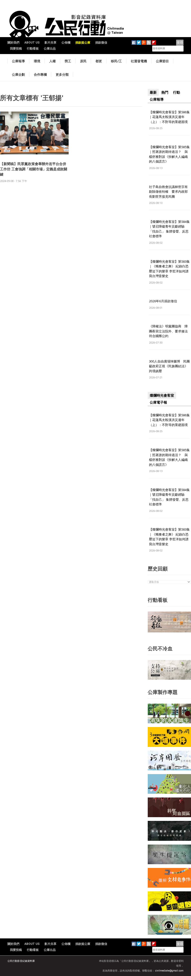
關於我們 (13, 42)
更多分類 (62, 74)
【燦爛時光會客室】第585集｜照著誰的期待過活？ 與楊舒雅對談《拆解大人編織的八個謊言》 (169, 154)
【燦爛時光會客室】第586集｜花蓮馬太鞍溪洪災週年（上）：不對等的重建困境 (169, 117)
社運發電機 (139, 61)
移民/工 (116, 61)
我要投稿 (16, 48)
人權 (52, 61)
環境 (37, 61)
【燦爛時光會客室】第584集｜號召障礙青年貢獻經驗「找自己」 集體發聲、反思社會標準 (169, 229)
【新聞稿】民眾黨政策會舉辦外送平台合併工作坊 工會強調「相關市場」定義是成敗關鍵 (33, 169)
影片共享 (50, 42)
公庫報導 (18, 61)
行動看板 (33, 48)
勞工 (68, 61)
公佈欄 (65, 42)
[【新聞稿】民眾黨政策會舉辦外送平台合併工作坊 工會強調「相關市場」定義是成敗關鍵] (34, 133)
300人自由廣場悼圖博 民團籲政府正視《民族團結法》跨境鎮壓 (169, 366)
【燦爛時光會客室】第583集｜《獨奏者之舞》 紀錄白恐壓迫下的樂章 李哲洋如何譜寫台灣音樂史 (169, 268)
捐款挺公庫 (82, 42)
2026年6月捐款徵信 (163, 301)
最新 (153, 92)
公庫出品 (50, 48)
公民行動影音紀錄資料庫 (21, 961)
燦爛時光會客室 (162, 395)
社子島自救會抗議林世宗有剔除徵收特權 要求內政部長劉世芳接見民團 (168, 191)
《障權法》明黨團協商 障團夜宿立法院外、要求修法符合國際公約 (168, 331)
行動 (176, 92)
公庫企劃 (18, 74)
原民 (83, 61)
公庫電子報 (158, 402)
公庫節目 (162, 61)
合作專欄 (40, 74)
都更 (99, 61)
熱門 (164, 92)
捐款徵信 (101, 42)
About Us (32, 42)
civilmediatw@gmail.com (169, 970)
